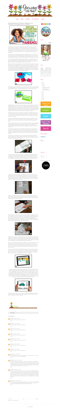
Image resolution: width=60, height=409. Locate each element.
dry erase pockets (17, 109)
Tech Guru (11, 369)
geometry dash (12, 382)
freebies (28, 19)
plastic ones (27, 175)
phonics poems (34, 215)
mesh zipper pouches (11, 137)
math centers (44, 74)
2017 (42, 93)
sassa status (35, 373)
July (42, 86)
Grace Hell (12, 380)
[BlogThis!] (11, 312)
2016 (42, 94)
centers (42, 69)
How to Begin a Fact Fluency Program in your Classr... (46, 87)
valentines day (45, 76)
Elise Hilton (12, 360)
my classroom (35, 19)
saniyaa (11, 318)
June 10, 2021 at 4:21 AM (16, 323)
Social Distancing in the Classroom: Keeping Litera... (46, 89)
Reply (11, 331)
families (46, 70)
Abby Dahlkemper (23, 356)
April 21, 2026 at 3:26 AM (17, 369)
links (21, 69)
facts (43, 70)
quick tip (44, 75)
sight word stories (28, 128)
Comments (43, 157)
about (42, 19)
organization (48, 68)
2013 (42, 98)
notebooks (47, 74)
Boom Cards (22, 270)
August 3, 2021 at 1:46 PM (16, 354)
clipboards (13, 109)
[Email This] (10, 312)
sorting (50, 75)
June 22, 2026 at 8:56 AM (17, 380)
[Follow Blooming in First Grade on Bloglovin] (43, 137)
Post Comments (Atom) (15, 400)
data (48, 71)
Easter (43, 71)
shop (22, 19)
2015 (42, 95)
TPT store (20, 179)
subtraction (42, 76)
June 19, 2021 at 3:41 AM (16, 328)
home (17, 19)
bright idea (46, 71)
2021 (42, 82)
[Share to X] (12, 312)
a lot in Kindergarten (28, 195)
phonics (42, 71)
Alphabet (9, 195)
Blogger (32, 406)
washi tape (48, 76)
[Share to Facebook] (13, 312)
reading (46, 69)
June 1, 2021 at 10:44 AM (16, 318)
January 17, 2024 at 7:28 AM (18, 360)
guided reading (49, 70)
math (42, 68)
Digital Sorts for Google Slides (18, 249)
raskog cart (47, 75)
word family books (15, 195)
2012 (42, 99)
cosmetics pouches (30, 136)
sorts (23, 154)
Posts (42, 155)
